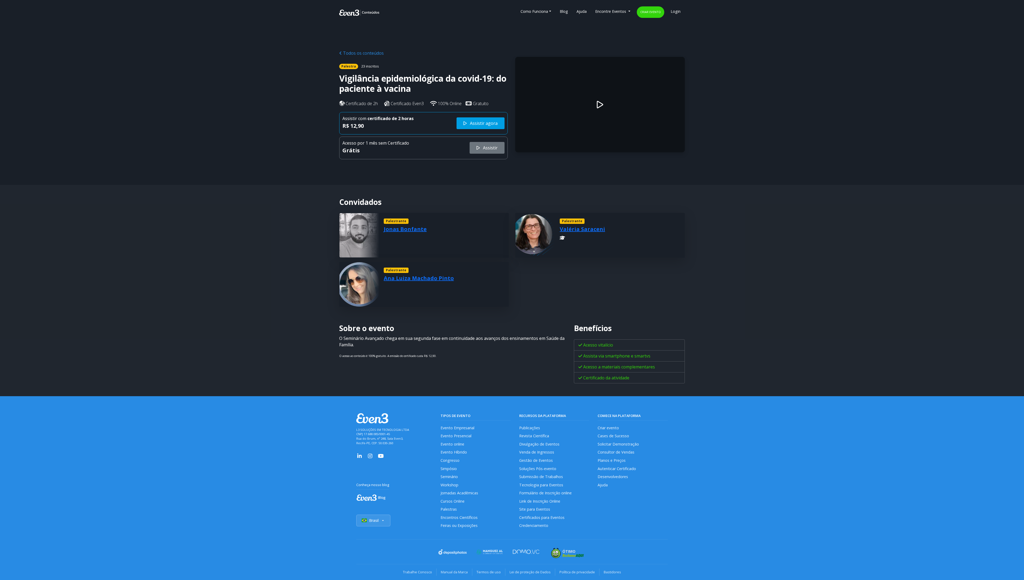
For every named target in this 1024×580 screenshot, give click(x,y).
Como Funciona (534, 11)
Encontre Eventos (611, 11)
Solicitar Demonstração (618, 444)
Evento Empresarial (457, 427)
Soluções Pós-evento (537, 468)
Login (676, 11)
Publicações (529, 427)
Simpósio (449, 468)
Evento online (452, 444)
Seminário (449, 476)
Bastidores (612, 572)
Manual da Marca (454, 572)
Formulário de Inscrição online (545, 492)
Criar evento (650, 12)
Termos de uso (489, 572)
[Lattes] (562, 238)
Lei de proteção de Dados (530, 572)
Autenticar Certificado (617, 468)
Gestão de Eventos (536, 460)
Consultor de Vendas (616, 452)
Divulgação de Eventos (539, 444)
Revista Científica (534, 435)
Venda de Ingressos (536, 452)
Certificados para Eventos (542, 517)
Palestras (449, 509)
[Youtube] (381, 455)
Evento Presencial (456, 435)
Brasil (374, 520)
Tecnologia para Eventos (541, 484)
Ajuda (582, 11)
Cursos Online (453, 501)
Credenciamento (533, 525)
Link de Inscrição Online (539, 501)
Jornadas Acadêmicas (459, 492)
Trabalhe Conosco (417, 572)
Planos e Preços (612, 460)
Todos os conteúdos (363, 53)
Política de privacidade (577, 572)
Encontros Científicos (459, 517)
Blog (564, 11)
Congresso (450, 460)
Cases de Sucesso (613, 435)
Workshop (449, 484)
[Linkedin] (359, 455)
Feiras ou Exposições (459, 525)
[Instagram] (370, 455)
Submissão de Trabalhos (541, 476)
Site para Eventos (534, 509)
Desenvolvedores (613, 476)
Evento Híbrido (454, 452)
